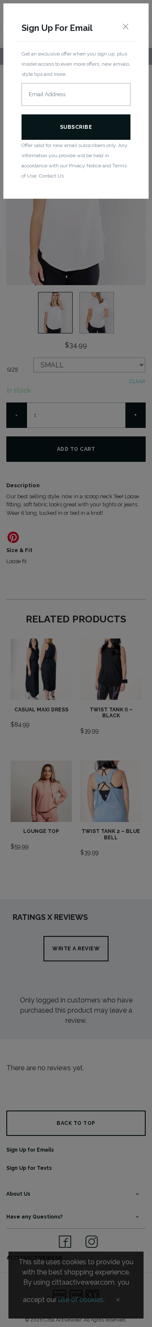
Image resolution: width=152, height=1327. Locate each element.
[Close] (125, 27)
